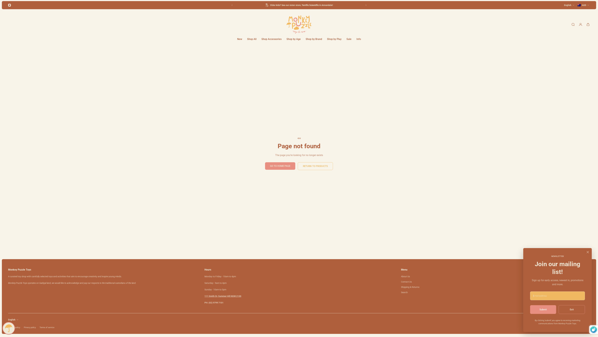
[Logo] (299, 24)
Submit (543, 309)
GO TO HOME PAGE (280, 166)
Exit (572, 309)
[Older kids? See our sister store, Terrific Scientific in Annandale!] (299, 5)
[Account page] (580, 24)
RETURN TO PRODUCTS (315, 166)
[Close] (588, 252)
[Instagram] (9, 5)
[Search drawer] (573, 24)
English (11, 319)
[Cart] (588, 24)
